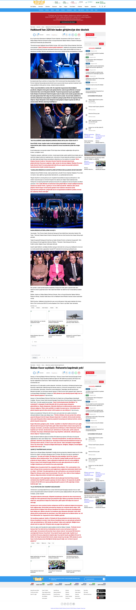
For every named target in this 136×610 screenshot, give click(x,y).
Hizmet (38, 543)
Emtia (92, 10)
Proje (49, 543)
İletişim (57, 608)
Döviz (87, 10)
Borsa (75, 10)
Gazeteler (93, 6)
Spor (60, 6)
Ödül (57, 307)
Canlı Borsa (41, 10)
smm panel (44, 598)
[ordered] (48, 358)
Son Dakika (33, 6)
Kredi (96, 10)
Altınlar (52, 10)
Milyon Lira (44, 543)
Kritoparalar (69, 10)
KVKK (71, 608)
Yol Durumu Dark (34, 592)
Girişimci (38, 307)
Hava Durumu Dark (34, 590)
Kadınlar (52, 307)
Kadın (65, 6)
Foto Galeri (72, 6)
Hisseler (57, 10)
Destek (32, 307)
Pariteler (63, 10)
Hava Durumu (58, 584)
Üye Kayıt (86, 592)
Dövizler (47, 10)
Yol (53, 543)
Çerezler (68, 608)
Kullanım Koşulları (76, 608)
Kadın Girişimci (45, 307)
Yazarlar (86, 6)
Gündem (48, 6)
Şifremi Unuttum (87, 594)
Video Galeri (78, 592)
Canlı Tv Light (33, 594)
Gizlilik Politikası (63, 608)
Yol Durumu (92, 584)
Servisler (40, 6)
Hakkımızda (53, 608)
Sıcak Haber (78, 598)
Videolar (80, 6)
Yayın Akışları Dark (46, 592)
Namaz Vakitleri (40, 584)
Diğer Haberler (81, 10)
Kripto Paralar (102, 584)
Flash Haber (32, 27)
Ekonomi (54, 6)
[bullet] (50, 358)
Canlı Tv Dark (45, 590)
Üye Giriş (86, 590)
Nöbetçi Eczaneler (46, 594)
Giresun (32, 543)
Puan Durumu (68, 584)
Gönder (34, 357)
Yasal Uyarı (83, 608)
